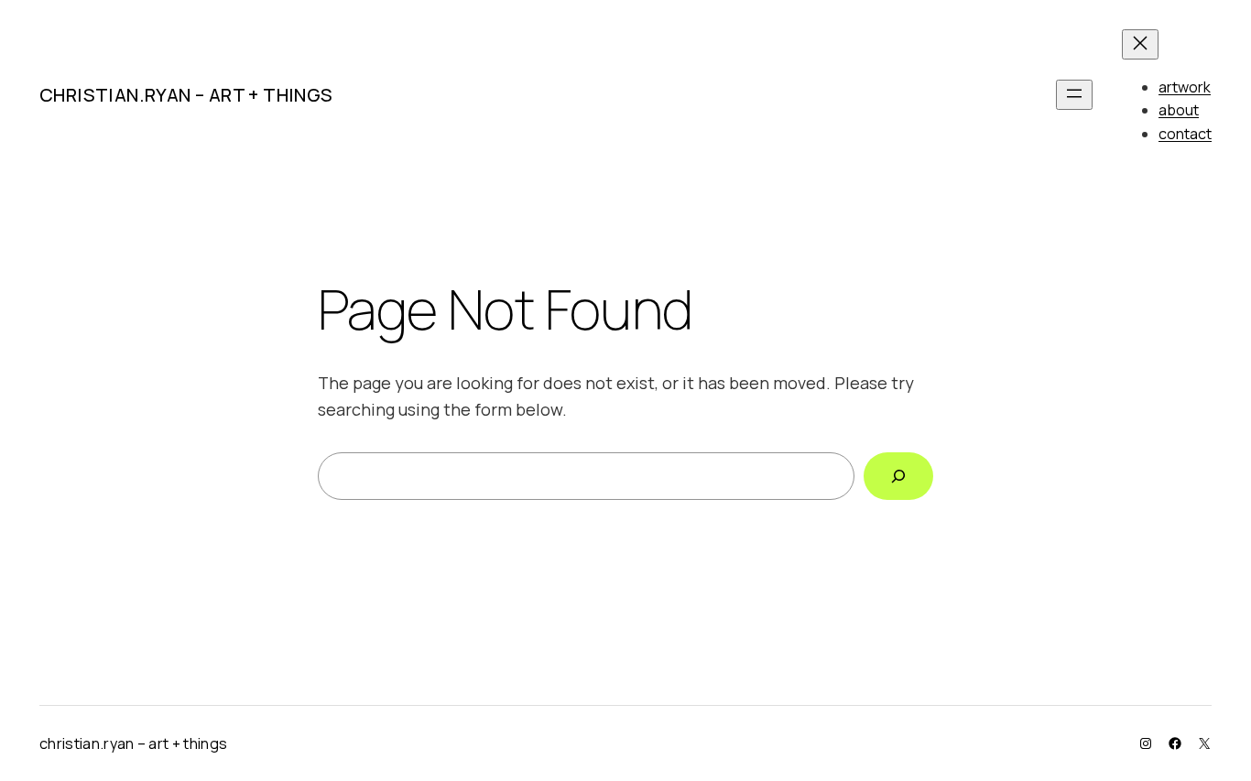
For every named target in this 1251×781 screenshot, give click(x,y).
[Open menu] (1074, 95)
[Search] (898, 476)
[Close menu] (1140, 44)
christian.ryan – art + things (186, 94)
